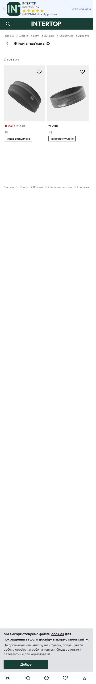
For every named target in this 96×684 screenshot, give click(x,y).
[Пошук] (8, 23)
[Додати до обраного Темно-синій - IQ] (82, 71)
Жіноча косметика (60, 187)
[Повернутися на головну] (46, 24)
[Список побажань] (65, 677)
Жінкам (49, 36)
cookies (57, 634)
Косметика (66, 36)
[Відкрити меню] (27, 677)
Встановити (81, 9)
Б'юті (36, 36)
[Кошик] (46, 677)
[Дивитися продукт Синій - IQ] (24, 93)
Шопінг (23, 36)
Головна (9, 36)
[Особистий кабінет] (84, 677)
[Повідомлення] (84, 23)
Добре (25, 664)
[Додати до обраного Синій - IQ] (39, 71)
